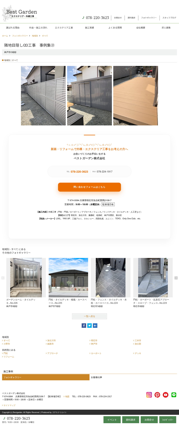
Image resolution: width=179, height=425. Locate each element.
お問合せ (118, 17)
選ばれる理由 (12, 27)
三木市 (138, 340)
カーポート (96, 353)
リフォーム (9, 356)
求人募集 (166, 27)
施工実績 (89, 27)
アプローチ (52, 353)
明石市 (94, 340)
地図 (67, 396)
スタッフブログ (169, 17)
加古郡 (138, 344)
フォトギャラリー (149, 17)
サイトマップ (9, 405)
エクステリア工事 (64, 27)
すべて (7, 340)
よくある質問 (115, 27)
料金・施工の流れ (38, 27)
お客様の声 (96, 377)
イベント (112, 419)
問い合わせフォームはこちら (90, 186)
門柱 (6, 353)
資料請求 (131, 17)
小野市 (7, 344)
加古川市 (51, 340)
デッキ (138, 353)
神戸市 (94, 344)
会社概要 (140, 27)
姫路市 (50, 344)
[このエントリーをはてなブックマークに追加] (95, 325)
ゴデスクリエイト (59, 412)
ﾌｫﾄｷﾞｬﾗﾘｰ (167, 419)
